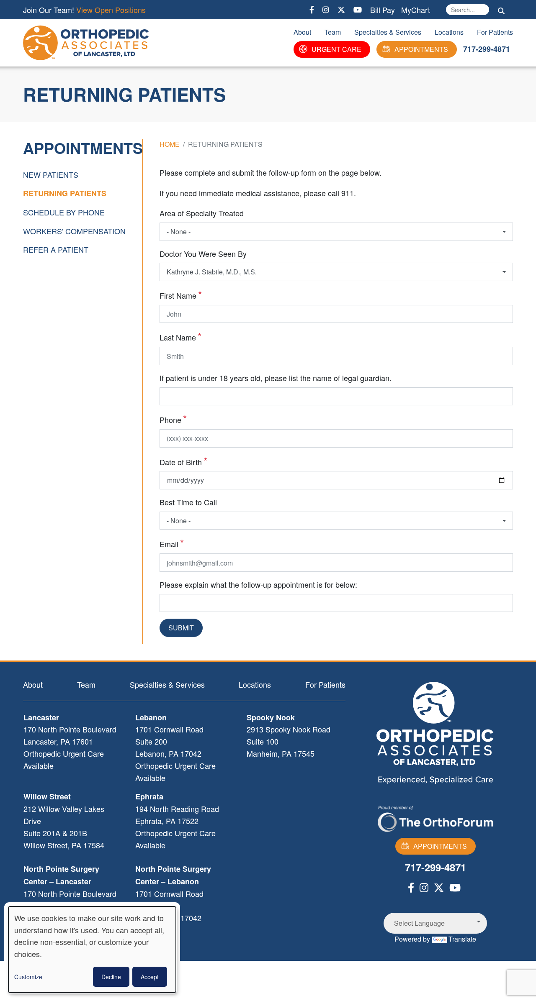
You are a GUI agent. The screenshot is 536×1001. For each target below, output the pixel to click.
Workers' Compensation (74, 230)
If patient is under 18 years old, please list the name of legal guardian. (276, 377)
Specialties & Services (387, 32)
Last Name (178, 337)
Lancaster (41, 717)
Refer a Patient (55, 249)
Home (170, 144)
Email (169, 543)
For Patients (495, 32)
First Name (178, 295)
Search (501, 11)
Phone (170, 419)
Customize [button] (28, 977)
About (302, 32)
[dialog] (92, 949)
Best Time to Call (188, 502)
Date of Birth (181, 461)
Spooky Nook (271, 717)
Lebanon (151, 717)
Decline (111, 977)
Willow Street (47, 796)
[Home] (87, 43)
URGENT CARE (336, 49)
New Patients (50, 174)
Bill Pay (382, 9)
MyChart (415, 9)
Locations (449, 32)
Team (333, 32)
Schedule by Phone (64, 212)
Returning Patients (64, 193)
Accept (150, 977)
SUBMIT (181, 627)
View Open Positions (111, 9)
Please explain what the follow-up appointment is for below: (258, 584)
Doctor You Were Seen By (203, 253)
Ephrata (149, 796)
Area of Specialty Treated (202, 212)
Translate (462, 939)
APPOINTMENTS (421, 49)
